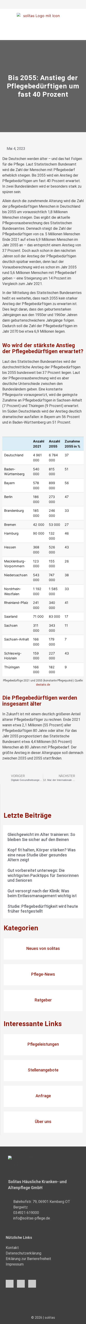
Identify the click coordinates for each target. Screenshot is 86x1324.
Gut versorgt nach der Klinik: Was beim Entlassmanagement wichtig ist (42, 893)
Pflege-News (43, 974)
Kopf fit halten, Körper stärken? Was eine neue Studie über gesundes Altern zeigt (42, 854)
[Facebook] (10, 1284)
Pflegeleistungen (43, 1044)
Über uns (43, 1121)
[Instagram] (21, 1284)
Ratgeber (43, 1000)
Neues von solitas (43, 948)
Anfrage (43, 1095)
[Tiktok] (32, 1284)
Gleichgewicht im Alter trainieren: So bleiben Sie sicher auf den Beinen (41, 837)
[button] (43, 36)
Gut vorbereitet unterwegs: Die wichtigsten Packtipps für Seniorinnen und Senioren (43, 875)
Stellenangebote (43, 1070)
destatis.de (43, 684)
